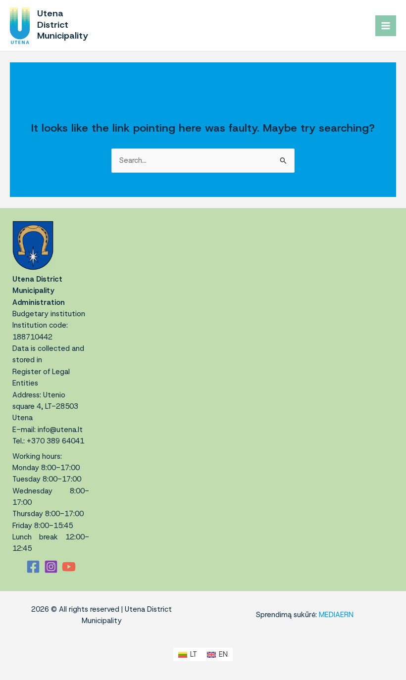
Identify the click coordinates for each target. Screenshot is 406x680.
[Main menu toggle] (385, 25)
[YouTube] (69, 567)
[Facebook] (33, 567)
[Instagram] (51, 567)
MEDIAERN (336, 615)
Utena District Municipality (62, 24)
